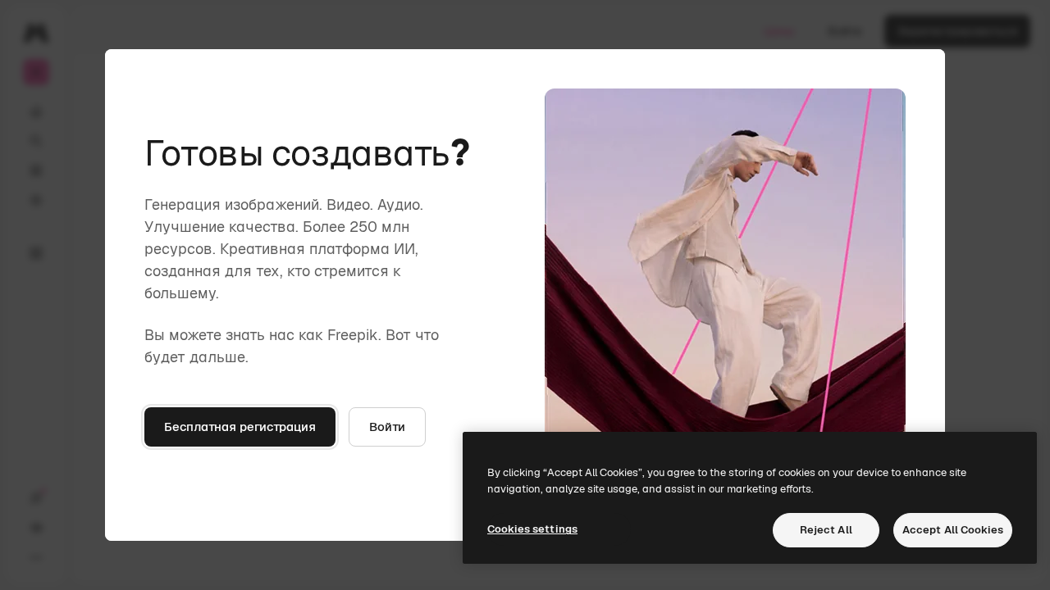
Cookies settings (532, 529)
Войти (387, 426)
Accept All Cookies (952, 530)
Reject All (826, 530)
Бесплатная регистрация (240, 426)
